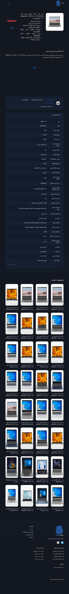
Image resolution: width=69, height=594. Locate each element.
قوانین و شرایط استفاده (28, 532)
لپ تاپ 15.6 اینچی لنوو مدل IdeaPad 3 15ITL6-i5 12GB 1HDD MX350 (57, 366)
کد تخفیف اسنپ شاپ (59, 567)
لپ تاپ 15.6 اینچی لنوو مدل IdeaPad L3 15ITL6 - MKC (42, 423)
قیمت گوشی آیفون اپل (58, 554)
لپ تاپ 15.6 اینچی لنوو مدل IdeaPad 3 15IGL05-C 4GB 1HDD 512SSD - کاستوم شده (58, 481)
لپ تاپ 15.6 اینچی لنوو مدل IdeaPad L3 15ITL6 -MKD (12, 395)
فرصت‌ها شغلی (29, 535)
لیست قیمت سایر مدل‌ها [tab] (46, 106)
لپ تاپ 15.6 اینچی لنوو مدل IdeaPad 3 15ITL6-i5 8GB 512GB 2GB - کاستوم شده (27, 452)
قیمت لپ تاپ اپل (39, 559)
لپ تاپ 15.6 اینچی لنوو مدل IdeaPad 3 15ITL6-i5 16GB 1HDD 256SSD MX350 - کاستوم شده (42, 452)
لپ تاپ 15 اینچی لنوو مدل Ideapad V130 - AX (27, 481)
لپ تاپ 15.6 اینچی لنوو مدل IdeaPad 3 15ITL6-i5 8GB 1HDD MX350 (27, 337)
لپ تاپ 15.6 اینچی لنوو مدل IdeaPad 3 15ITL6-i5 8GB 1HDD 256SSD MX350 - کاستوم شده (57, 452)
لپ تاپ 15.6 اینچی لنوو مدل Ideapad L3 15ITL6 (12, 337)
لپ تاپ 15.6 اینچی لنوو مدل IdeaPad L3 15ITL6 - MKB (27, 395)
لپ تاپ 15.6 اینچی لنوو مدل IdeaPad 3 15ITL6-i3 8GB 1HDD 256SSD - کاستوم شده (42, 309)
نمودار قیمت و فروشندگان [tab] (37, 100)
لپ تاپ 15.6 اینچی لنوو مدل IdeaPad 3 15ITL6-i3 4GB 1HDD (27, 309)
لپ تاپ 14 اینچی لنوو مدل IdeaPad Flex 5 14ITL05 (12, 510)
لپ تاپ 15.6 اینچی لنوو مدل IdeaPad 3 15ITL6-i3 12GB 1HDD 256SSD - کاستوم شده (57, 309)
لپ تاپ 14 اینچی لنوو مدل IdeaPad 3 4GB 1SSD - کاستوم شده (27, 423)
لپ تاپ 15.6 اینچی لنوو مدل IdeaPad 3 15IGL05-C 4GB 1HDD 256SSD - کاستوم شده (12, 452)
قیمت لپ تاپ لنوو (39, 556)
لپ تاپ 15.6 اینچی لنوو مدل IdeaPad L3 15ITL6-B (12, 366)
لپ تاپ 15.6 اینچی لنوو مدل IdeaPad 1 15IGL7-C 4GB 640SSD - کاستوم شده (42, 481)
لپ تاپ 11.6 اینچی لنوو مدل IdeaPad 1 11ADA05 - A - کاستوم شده (42, 510)
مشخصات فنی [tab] (49, 100)
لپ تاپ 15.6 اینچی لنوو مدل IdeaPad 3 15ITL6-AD (42, 337)
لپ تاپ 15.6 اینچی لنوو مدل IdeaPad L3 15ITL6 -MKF (57, 423)
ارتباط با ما (31, 537)
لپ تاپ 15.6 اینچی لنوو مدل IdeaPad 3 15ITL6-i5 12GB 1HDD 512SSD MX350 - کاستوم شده (12, 309)
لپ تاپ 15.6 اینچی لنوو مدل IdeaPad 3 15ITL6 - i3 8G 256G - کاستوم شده (12, 423)
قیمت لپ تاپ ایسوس (38, 551)
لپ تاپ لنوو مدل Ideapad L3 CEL (12, 481)
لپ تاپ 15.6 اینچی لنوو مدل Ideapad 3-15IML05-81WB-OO (58, 510)
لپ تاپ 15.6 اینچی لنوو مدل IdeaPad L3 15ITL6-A (42, 366)
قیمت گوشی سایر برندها (58, 559)
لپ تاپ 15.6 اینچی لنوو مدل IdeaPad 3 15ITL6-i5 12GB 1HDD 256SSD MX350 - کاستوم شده (27, 366)
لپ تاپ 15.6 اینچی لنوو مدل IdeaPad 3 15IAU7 (27, 509)
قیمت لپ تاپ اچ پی (38, 554)
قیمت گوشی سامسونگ (58, 551)
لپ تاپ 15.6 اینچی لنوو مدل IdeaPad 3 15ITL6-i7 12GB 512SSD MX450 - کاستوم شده (57, 337)
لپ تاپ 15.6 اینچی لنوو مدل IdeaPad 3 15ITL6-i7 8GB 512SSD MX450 (42, 395)
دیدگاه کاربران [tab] (25, 100)
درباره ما (31, 529)
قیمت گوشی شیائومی (59, 556)
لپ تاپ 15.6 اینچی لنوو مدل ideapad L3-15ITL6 (57, 395)
